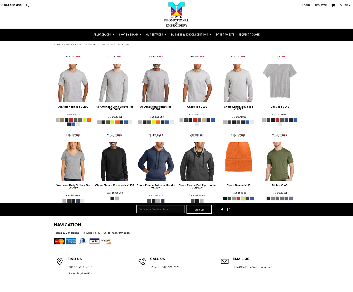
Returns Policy (91, 232)
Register (321, 5)
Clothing (92, 44)
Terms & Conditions (67, 232)
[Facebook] (222, 210)
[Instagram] (229, 210)
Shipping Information (116, 232)
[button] (27, 5)
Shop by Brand (73, 44)
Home (57, 44)
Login (306, 5)
